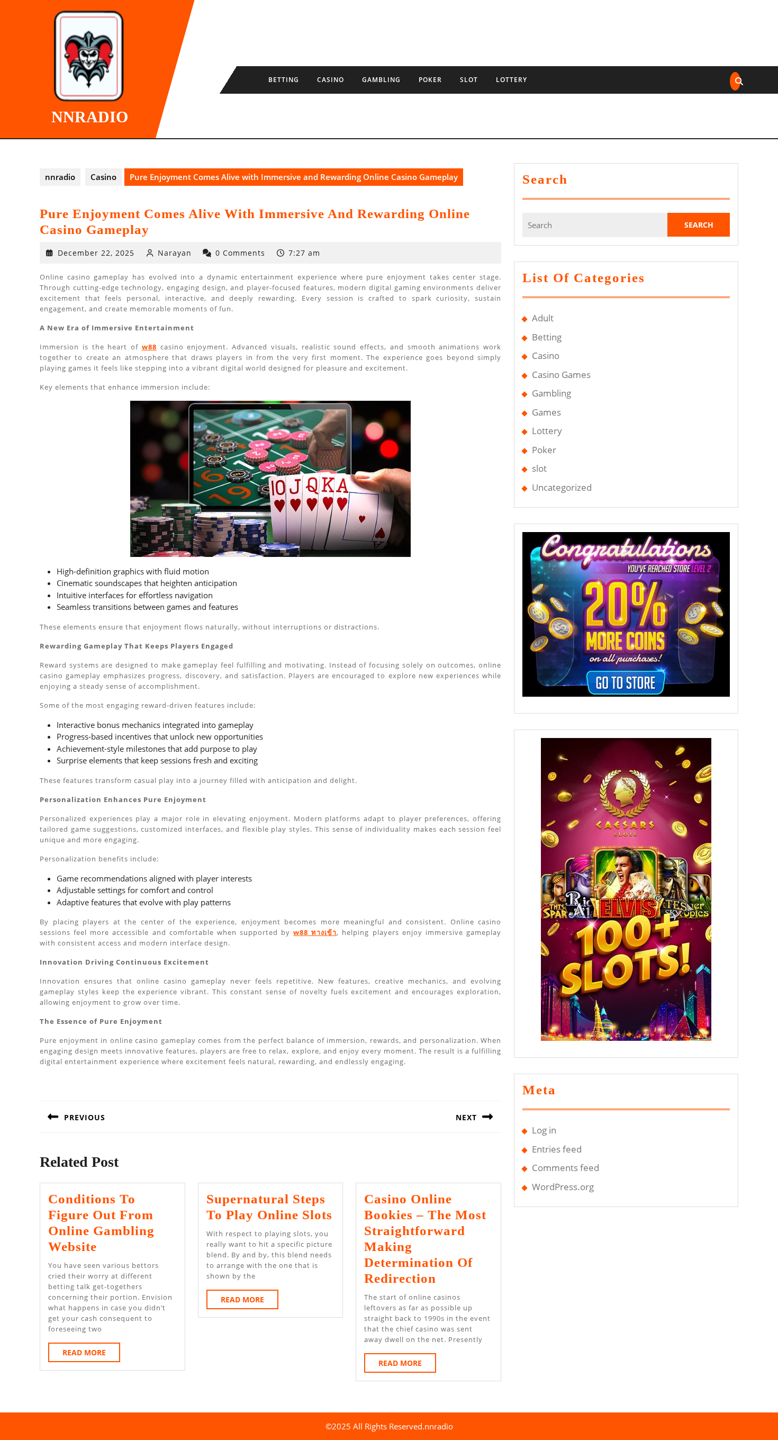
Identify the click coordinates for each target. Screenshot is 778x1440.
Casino (330, 79)
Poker (430, 79)
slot (469, 79)
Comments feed (565, 1168)
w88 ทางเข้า (315, 932)
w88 (149, 347)
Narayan (175, 253)
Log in (544, 1130)
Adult (543, 318)
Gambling (381, 79)
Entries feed (557, 1149)
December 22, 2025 (96, 253)
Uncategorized (562, 487)
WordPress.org (563, 1187)
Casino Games (561, 374)
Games (546, 412)
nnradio (89, 116)
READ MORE (91, 1354)
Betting (283, 79)
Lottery (511, 79)
